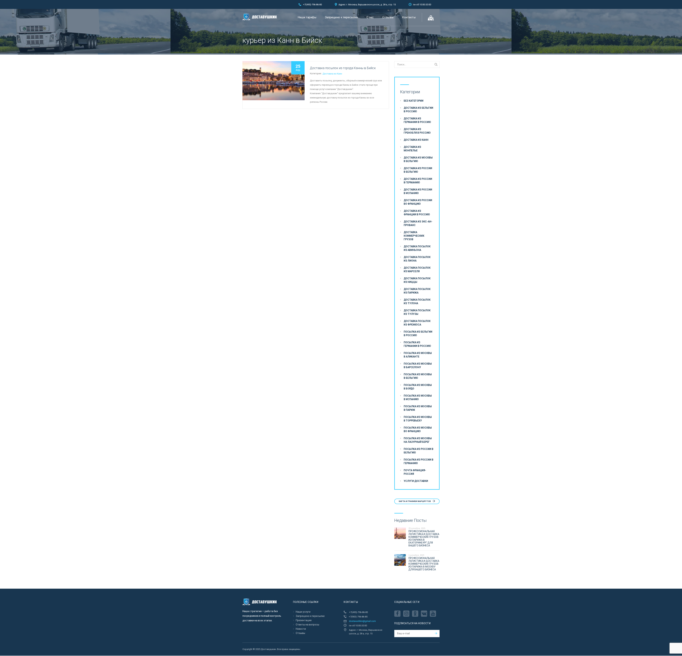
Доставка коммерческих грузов (414, 236)
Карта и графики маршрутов (415, 501)
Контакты (409, 17)
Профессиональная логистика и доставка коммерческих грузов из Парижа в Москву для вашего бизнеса (423, 564)
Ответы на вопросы (307, 624)
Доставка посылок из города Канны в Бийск (343, 68)
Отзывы (388, 17)
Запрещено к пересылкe (341, 17)
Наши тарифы (307, 17)
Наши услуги (303, 611)
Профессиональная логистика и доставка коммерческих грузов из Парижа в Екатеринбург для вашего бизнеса (423, 538)
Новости (301, 628)
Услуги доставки (416, 481)
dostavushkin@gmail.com (362, 621)
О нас (370, 17)
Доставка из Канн (332, 73)
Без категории (413, 100)
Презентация (304, 620)
